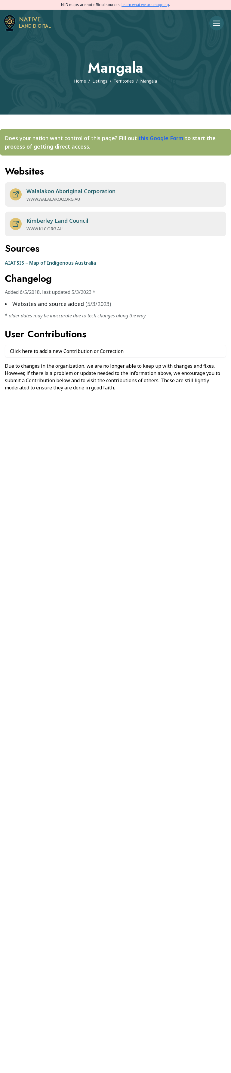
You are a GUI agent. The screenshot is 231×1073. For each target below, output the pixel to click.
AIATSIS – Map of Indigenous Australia (50, 263)
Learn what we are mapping (145, 4)
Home (80, 81)
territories (124, 81)
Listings (99, 81)
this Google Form (160, 138)
